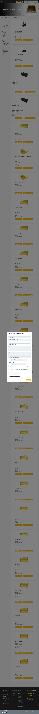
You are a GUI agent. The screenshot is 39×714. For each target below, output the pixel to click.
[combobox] (12, 360)
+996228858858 (14, 377)
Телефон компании (12, 362)
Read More (4, 712)
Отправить (28, 380)
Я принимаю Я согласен (32, 711)
